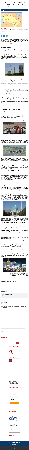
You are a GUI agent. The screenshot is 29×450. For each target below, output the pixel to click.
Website (2, 331)
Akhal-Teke (23, 142)
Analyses (2, 28)
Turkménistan (6, 28)
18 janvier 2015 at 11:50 (7, 303)
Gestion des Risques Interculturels (14, 3)
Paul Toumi (8, 32)
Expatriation (5, 291)
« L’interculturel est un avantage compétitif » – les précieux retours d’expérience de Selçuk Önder (14, 415)
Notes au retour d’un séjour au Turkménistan (8, 283)
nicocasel (5, 302)
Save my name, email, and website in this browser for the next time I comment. (12, 335)
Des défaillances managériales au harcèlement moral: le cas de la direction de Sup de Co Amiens (14, 423)
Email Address (3, 327)
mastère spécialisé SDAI (22, 39)
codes (3, 291)
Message (2, 316)
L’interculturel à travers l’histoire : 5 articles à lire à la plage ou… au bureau (12, 284)
